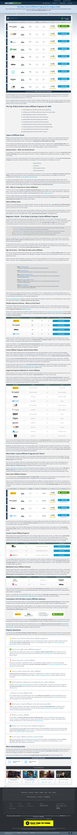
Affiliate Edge (15, 431)
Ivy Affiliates (15, 427)
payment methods (33, 739)
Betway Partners (15, 414)
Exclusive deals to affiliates (17, 232)
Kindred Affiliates (15, 409)
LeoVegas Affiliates (15, 423)
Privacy (19, 803)
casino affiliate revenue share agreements (54, 311)
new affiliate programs (20, 731)
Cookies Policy (32, 832)
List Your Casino (30, 806)
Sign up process (16, 229)
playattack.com (64, 73)
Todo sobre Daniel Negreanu (63, 779)
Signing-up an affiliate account (56, 664)
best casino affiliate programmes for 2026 (16, 468)
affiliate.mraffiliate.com (64, 509)
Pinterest (44, 805)
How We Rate (20, 806)
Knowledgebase (47, 796)
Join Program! (61, 320)
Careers (48, 818)
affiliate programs (39, 720)
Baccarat (54, 792)
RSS (47, 805)
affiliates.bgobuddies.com (63, 517)
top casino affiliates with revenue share (29, 177)
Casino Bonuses (62, 3)
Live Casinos (70, 3)
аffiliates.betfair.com (63, 494)
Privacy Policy (25, 832)
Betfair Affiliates (15, 388)
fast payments (65, 621)
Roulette (36, 792)
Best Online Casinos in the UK (16, 762)
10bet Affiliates (15, 436)
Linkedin (45, 805)
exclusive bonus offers (49, 708)
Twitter (42, 805)
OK (70, 833)
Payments (54, 3)
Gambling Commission (61, 805)
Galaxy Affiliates (15, 392)
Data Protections (13, 808)
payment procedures (26, 309)
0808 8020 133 (62, 815)
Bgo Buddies (15, 401)
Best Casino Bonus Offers (32, 762)
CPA (56, 697)
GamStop (42, 816)
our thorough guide (48, 653)
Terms (11, 803)
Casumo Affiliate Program (61, 580)
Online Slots (31, 792)
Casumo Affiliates (15, 418)
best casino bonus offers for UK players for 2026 (31, 366)
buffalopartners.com (63, 88)
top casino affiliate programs (14, 298)
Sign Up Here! (58, 614)
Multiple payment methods (17, 234)
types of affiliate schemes (44, 675)
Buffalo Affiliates (15, 405)
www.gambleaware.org (65, 806)
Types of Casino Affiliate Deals (18, 227)
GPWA (58, 808)
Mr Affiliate (15, 396)
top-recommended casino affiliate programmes (27, 596)
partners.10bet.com (63, 58)
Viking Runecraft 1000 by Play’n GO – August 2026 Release (30, 779)
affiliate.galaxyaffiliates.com (63, 28)
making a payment (47, 193)
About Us (29, 803)
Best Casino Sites (46, 3)
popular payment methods (24, 684)
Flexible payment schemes (17, 231)
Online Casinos (24, 792)
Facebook (40, 805)
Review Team (12, 18)
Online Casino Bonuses (31, 796)
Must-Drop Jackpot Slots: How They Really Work (13, 779)
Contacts (11, 806)
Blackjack (41, 792)
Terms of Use (19, 832)
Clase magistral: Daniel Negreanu (47, 779)
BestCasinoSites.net (13, 3)
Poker (46, 792)
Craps (50, 792)
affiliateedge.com (63, 43)
